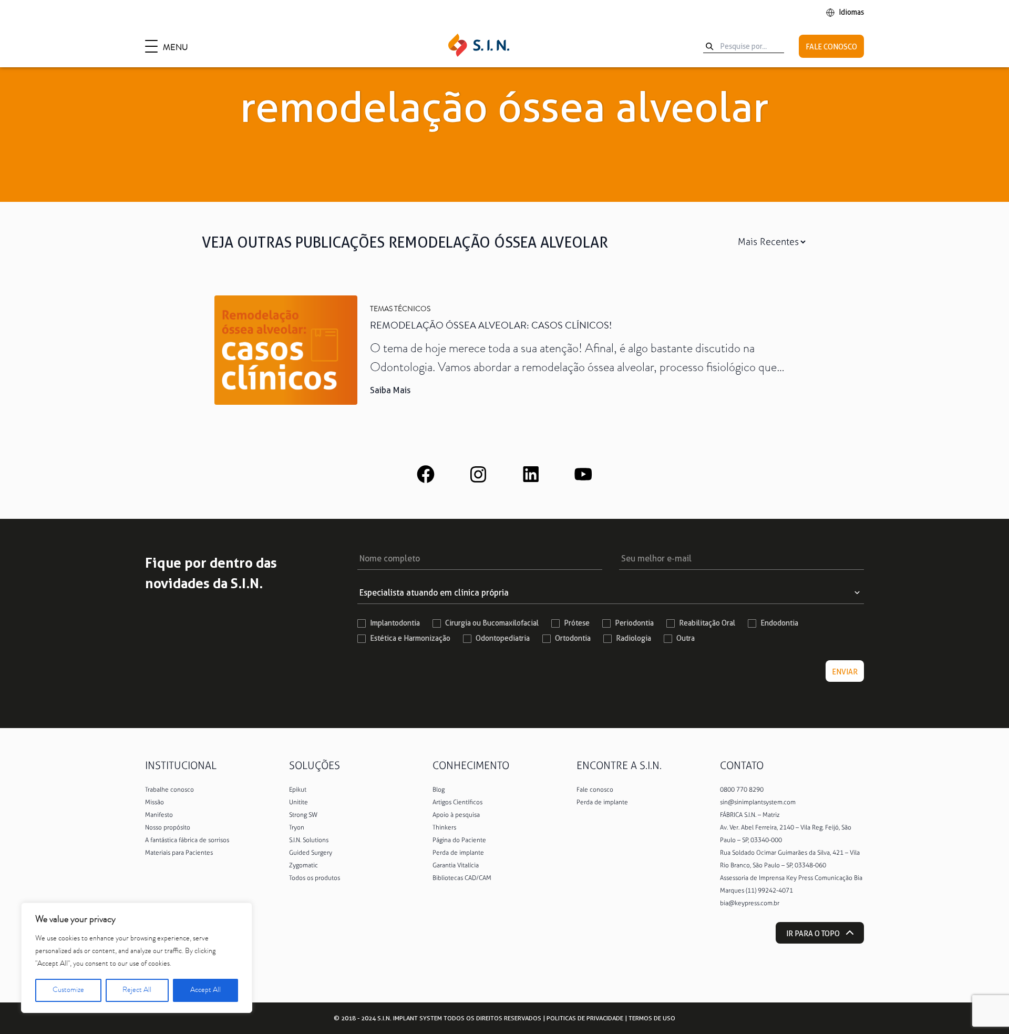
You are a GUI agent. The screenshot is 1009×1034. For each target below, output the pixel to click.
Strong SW (303, 814)
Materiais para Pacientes (179, 852)
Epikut (297, 789)
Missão (154, 802)
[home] (478, 46)
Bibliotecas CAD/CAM (462, 878)
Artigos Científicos (457, 802)
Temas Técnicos (400, 309)
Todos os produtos (314, 878)
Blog (439, 789)
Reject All (136, 990)
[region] (136, 958)
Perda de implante (458, 852)
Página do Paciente (459, 840)
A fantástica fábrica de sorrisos (187, 840)
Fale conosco (594, 789)
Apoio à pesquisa (456, 814)
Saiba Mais (390, 390)
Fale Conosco (831, 47)
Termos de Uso (652, 1018)
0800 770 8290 (742, 789)
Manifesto (159, 814)
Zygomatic (303, 865)
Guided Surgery (310, 852)
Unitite (298, 802)
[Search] (709, 46)
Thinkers (444, 827)
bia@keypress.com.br (749, 903)
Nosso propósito (167, 827)
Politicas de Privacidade (585, 1018)
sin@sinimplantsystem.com (758, 802)
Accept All (205, 990)
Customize (68, 990)
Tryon (296, 827)
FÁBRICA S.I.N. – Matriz (750, 814)
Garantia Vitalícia (456, 865)
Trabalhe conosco (169, 789)
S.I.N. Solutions (308, 840)
